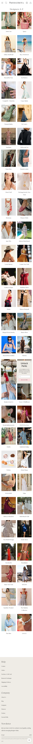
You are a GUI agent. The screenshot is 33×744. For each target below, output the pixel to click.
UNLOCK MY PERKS (24, 379)
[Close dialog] (31, 362)
